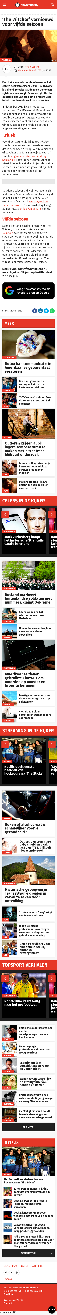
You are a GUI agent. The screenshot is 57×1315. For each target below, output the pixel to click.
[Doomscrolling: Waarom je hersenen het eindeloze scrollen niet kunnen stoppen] (9, 462)
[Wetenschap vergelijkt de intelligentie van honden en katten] (9, 1076)
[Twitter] (11, 1271)
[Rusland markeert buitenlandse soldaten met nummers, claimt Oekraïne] (28, 562)
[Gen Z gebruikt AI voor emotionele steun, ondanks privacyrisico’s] (9, 941)
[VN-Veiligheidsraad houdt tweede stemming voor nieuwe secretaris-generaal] (9, 1108)
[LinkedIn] (17, 1271)
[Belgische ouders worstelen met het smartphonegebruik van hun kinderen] (9, 1026)
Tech (33, 1265)
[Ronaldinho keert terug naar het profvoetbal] (24, 974)
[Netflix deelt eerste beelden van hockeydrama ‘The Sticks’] (24, 739)
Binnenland (9, 721)
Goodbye (8, 1294)
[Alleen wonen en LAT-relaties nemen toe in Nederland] (9, 609)
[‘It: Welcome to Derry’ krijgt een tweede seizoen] (9, 908)
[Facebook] (6, 1271)
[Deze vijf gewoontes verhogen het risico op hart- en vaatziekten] (9, 378)
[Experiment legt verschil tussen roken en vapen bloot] (9, 1060)
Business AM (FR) (34, 1291)
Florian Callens (31, 66)
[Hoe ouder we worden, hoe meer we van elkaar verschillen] (9, 626)
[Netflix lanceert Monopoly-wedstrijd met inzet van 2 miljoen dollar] (8, 1213)
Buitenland (9, 589)
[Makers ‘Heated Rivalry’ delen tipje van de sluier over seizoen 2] (9, 479)
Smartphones (10, 1039)
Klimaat (7, 437)
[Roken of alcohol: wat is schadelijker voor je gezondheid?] (28, 792)
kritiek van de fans (30, 208)
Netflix (6, 59)
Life (5, 475)
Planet (24, 1265)
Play (6, 406)
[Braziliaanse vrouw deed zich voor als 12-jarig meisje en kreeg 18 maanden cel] (9, 1092)
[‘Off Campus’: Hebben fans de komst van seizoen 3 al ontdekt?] (9, 395)
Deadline (7, 233)
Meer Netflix (37, 1253)
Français (8, 1279)
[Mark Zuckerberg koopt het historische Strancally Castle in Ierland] (24, 510)
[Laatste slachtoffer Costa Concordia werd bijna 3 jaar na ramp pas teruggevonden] (8, 1225)
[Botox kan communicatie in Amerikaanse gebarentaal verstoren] (28, 331)
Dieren (7, 1088)
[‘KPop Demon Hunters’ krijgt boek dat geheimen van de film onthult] (8, 1189)
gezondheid (9, 358)
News (7, 1265)
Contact (8, 1303)
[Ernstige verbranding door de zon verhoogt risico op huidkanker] (9, 693)
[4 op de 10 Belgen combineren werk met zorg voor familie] (9, 709)
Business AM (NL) (13, 1291)
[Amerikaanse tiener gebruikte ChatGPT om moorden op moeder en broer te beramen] (28, 641)
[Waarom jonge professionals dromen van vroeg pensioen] (9, 1043)
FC (6, 69)
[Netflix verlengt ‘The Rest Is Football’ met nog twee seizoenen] (8, 1201)
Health (7, 637)
